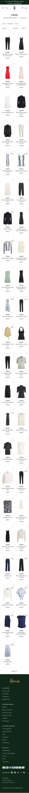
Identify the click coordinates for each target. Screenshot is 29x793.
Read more (24, 18)
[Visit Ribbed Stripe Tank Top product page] (21, 151)
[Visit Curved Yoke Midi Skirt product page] (8, 382)
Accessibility (5, 778)
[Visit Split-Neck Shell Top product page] (21, 410)
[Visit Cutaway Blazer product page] (8, 209)
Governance (5, 761)
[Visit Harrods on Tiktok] (18, 772)
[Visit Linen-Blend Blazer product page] (8, 439)
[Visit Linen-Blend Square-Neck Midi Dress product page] (21, 63)
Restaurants (5, 696)
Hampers (4, 718)
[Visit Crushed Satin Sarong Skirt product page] (8, 613)
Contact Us (5, 737)
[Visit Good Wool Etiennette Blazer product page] (8, 122)
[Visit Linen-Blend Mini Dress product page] (8, 93)
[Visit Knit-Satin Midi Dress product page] (8, 296)
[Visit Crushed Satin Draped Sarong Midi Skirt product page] (21, 238)
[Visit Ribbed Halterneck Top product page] (21, 324)
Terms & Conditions (7, 780)
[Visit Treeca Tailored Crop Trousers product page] (21, 122)
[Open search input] (7, 8)
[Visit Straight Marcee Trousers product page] (21, 468)
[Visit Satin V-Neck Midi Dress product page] (21, 34)
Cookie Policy (5, 742)
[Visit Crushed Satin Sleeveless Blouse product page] (21, 613)
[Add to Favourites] (13, 34)
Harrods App (5, 721)
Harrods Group (6, 750)
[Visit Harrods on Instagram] (15, 772)
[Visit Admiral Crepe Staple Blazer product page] (21, 93)
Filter (23, 28)
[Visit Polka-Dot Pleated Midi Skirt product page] (8, 180)
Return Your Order (7, 715)
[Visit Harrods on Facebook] (11, 772)
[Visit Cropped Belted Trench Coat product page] (8, 324)
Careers (4, 756)
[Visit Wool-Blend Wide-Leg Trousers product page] (21, 556)
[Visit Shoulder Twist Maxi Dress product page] (8, 410)
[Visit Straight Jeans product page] (8, 556)
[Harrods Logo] (14, 680)
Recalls (4, 740)
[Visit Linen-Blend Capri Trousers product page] (21, 180)
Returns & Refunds (7, 710)
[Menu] (3, 8)
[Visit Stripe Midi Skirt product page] (8, 642)
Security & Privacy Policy (8, 782)
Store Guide (5, 693)
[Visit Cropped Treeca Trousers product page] (8, 353)
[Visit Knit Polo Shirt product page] (21, 382)
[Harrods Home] (14, 8)
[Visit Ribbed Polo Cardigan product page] (8, 585)
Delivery (4, 707)
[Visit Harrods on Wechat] (24, 772)
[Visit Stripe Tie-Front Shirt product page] (21, 585)
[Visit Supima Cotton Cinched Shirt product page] (8, 468)
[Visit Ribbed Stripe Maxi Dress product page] (8, 151)
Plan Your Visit (6, 691)
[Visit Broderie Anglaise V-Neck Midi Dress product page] (21, 267)
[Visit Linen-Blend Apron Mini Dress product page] (8, 267)
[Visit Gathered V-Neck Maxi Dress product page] (8, 527)
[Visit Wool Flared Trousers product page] (21, 296)
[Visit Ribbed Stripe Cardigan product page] (8, 238)
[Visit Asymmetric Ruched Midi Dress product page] (8, 63)
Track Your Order (6, 712)
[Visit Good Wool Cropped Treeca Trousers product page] (8, 34)
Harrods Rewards (6, 729)
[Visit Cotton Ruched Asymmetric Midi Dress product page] (21, 209)
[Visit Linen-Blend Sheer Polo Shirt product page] (21, 353)
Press (3, 759)
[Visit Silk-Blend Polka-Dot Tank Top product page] (21, 497)
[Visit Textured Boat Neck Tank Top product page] (21, 439)
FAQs (3, 734)
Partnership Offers (7, 731)
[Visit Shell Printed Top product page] (8, 497)
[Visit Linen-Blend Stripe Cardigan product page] (21, 527)
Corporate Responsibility (8, 753)
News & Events (6, 699)
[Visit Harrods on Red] (21, 772)
